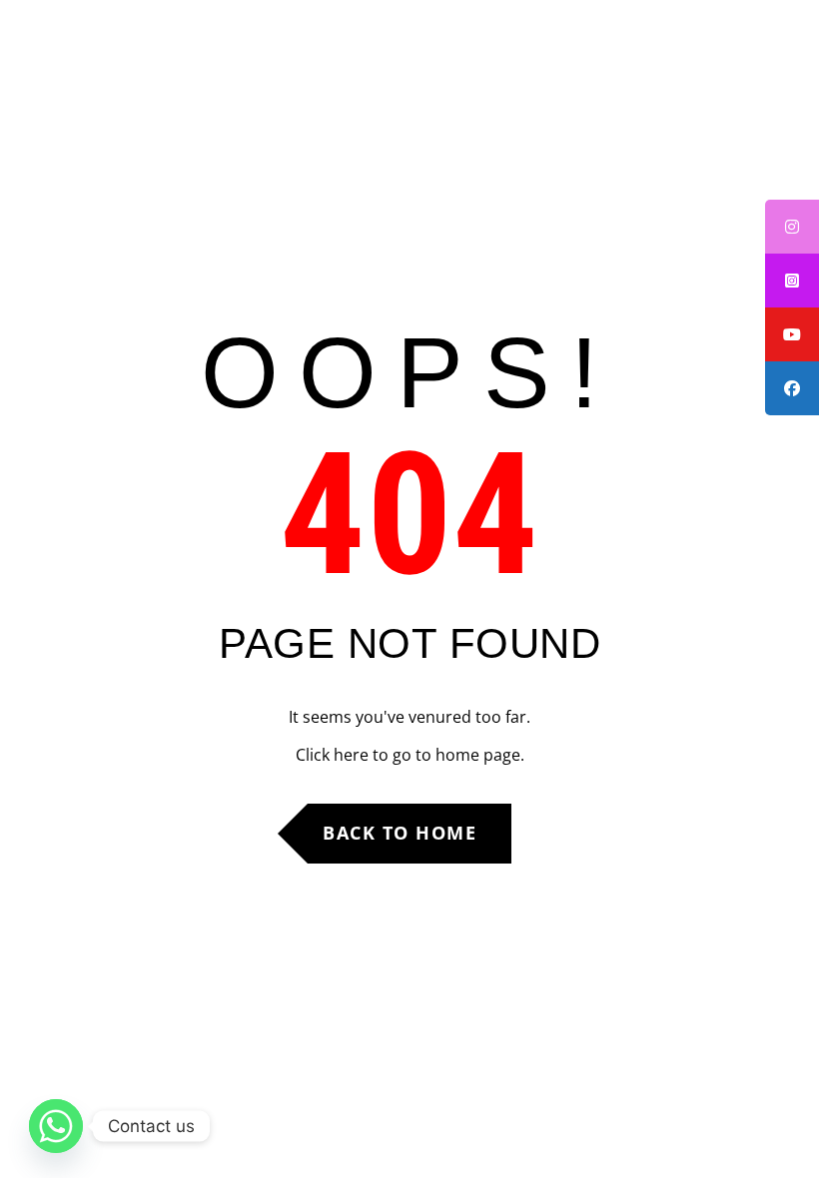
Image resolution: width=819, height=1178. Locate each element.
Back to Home (399, 833)
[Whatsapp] (56, 1126)
